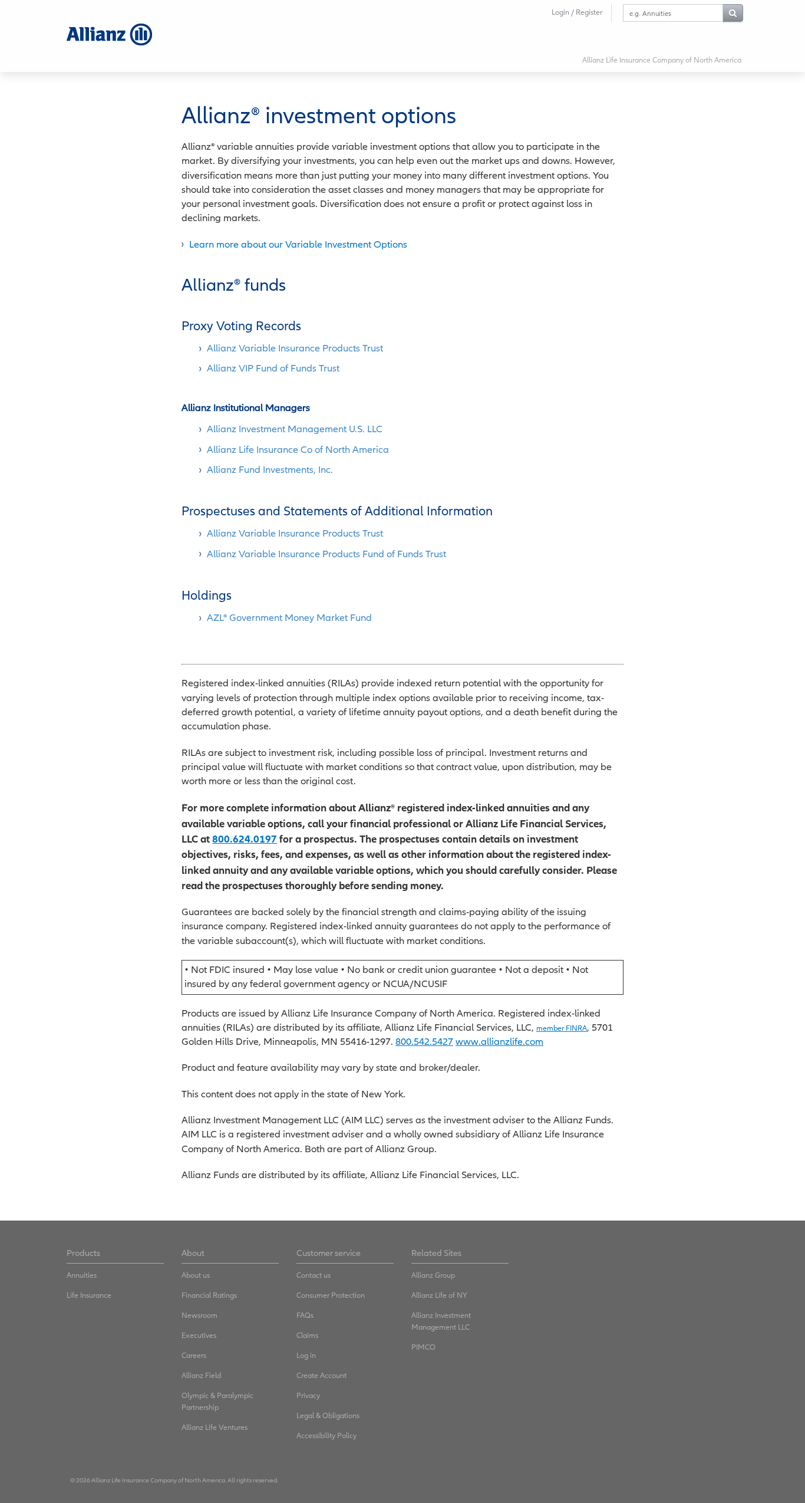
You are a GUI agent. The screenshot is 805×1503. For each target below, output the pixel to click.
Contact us (313, 1275)
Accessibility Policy (326, 1435)
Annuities (82, 1275)
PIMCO (423, 1347)
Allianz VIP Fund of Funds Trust (273, 368)
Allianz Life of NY (439, 1295)
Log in (306, 1355)
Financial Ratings (209, 1295)
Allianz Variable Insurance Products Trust (295, 348)
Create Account (321, 1375)
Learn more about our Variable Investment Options (298, 244)
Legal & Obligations (327, 1415)
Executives (199, 1335)
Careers (194, 1355)
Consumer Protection (330, 1295)
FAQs (305, 1315)
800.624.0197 (244, 839)
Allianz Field (201, 1375)
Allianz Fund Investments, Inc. (270, 469)
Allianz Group (433, 1275)
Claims (307, 1335)
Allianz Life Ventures (215, 1427)
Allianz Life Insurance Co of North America (298, 449)
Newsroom (199, 1315)
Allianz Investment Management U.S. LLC (294, 429)
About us (196, 1275)
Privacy (308, 1395)
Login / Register (577, 12)
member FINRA (561, 1028)
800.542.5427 (424, 1041)
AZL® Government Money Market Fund (289, 617)
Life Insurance (89, 1295)
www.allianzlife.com (499, 1041)
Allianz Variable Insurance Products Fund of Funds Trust (326, 554)
